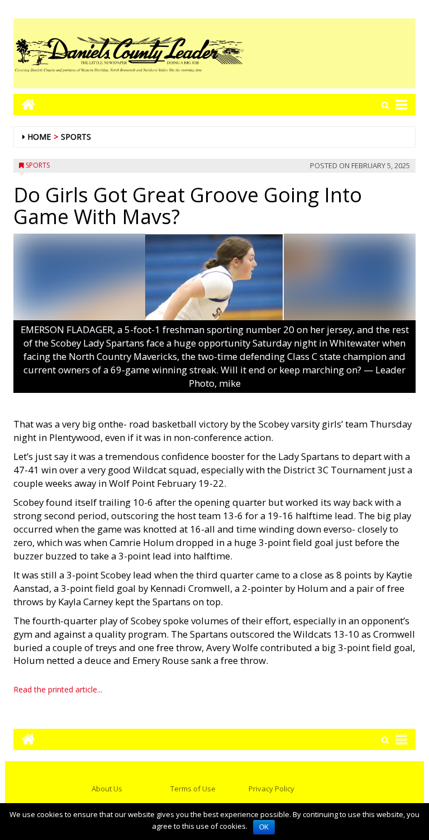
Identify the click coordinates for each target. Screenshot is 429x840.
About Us (107, 789)
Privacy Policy (271, 789)
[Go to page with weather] (332, 53)
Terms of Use (193, 789)
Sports (76, 136)
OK (264, 827)
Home (39, 136)
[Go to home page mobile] (24, 104)
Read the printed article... (57, 689)
